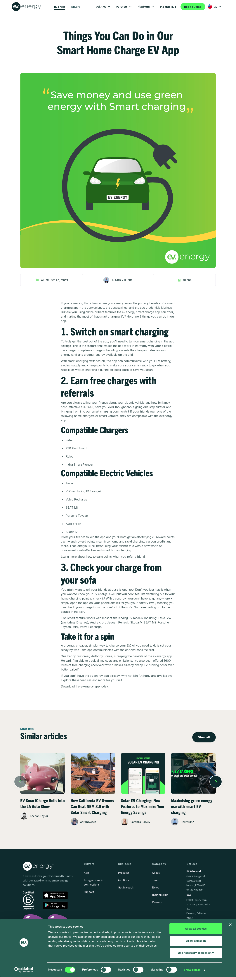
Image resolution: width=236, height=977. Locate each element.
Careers (157, 902)
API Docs (123, 880)
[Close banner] (230, 924)
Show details (192, 969)
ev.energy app (90, 686)
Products (123, 872)
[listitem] (42, 793)
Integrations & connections (93, 882)
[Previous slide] (20, 781)
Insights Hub (168, 6)
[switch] (106, 970)
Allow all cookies (196, 928)
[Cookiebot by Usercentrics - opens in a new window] (24, 970)
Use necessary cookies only (196, 952)
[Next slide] (215, 781)
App (86, 872)
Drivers (75, 6)
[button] (103, 7)
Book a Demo (193, 6)
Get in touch (125, 887)
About (156, 872)
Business (59, 6)
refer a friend (136, 556)
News (155, 887)
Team (155, 880)
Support (89, 892)
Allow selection (196, 940)
